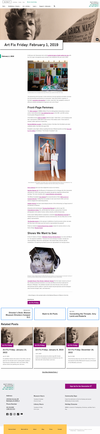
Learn (34, 6)
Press (50, 429)
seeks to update (42, 117)
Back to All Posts (50, 313)
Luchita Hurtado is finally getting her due (58, 55)
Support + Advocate (45, 6)
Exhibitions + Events (14, 6)
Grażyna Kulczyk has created (45, 226)
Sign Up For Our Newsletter (80, 386)
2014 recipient (33, 111)
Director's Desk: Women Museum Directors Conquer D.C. (18, 314)
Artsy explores (31, 187)
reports (33, 221)
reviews (33, 210)
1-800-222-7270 (10, 409)
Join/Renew (15, 2)
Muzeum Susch (39, 227)
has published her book (47, 113)
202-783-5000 (10, 407)
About (34, 429)
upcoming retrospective (39, 100)
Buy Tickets (6, 1)
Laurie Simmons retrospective (54, 194)
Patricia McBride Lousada (34, 124)
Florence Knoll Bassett (49, 208)
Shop (24, 2)
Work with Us (24, 429)
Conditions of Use (80, 430)
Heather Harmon (32, 203)
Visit (3, 6)
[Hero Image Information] (97, 39)
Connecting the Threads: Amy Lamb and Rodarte (83, 314)
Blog (43, 429)
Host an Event (12, 429)
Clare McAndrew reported (61, 214)
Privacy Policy (73, 430)
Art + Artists (26, 6)
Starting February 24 (33, 190)
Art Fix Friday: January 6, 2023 (49, 349)
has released (42, 197)
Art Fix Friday (34, 303)
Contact (60, 429)
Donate (20, 2)
